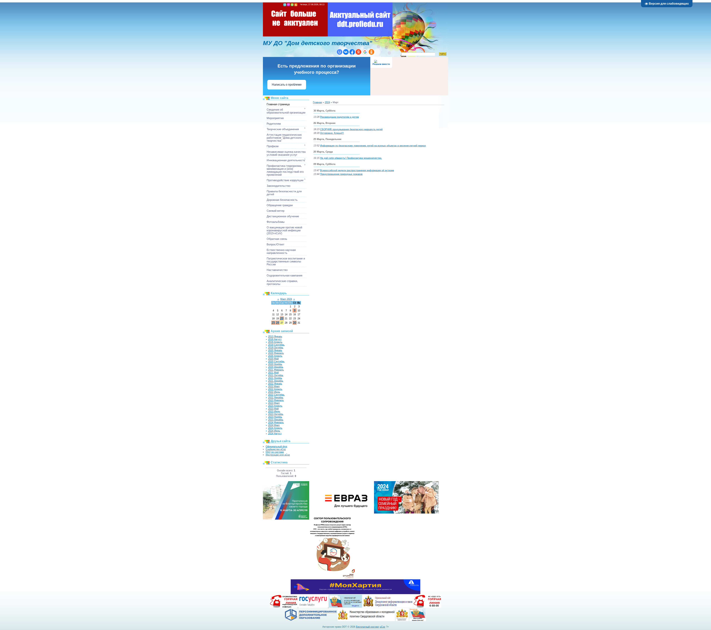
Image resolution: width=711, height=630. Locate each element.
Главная (284, 4)
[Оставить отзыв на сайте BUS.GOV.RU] (417, 620)
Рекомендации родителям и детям (339, 117)
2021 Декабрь (275, 380)
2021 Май (273, 372)
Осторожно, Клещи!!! (332, 133)
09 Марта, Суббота (324, 164)
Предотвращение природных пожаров (341, 174)
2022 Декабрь (275, 397)
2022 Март (274, 386)
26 (277, 322)
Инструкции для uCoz (278, 454)
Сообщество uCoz (276, 449)
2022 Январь (275, 383)
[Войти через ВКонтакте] (346, 52)
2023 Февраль (276, 400)
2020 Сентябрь (276, 361)
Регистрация (288, 4)
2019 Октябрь (275, 347)
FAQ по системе (275, 452)
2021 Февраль (276, 369)
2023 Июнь (274, 411)
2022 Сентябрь (276, 394)
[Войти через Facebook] (352, 52)
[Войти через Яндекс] (358, 52)
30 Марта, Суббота (324, 110)
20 (281, 318)
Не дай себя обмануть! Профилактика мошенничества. (351, 158)
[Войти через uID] (339, 52)
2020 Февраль (276, 353)
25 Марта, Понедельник (327, 139)
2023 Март (274, 403)
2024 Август (275, 433)
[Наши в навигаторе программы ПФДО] (311, 620)
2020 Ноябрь (275, 364)
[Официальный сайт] (366, 620)
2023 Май (273, 408)
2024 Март (274, 425)
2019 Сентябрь (276, 344)
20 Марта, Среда (323, 151)
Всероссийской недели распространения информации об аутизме (357, 170)
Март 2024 (286, 299)
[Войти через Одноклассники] (371, 52)
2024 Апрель (275, 428)
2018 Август (275, 339)
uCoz (382, 626)
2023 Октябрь (275, 414)
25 (273, 322)
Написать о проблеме (287, 84)
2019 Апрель (275, 342)
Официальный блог (276, 446)
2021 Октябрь (275, 375)
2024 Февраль (276, 422)
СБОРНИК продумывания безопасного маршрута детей (351, 129)
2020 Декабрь (275, 367)
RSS (295, 4)
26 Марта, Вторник (324, 123)
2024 (327, 102)
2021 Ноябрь (275, 378)
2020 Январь (275, 350)
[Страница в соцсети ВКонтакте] (402, 620)
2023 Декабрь (275, 419)
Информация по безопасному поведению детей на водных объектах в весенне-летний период (373, 145)
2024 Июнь (274, 430)
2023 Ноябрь (275, 417)
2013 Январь (275, 336)
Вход (292, 4)
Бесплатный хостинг (367, 626)
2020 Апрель (275, 355)
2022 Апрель (275, 389)
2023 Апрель (275, 405)
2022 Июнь (274, 392)
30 (294, 322)
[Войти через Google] (365, 52)
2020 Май (273, 358)
